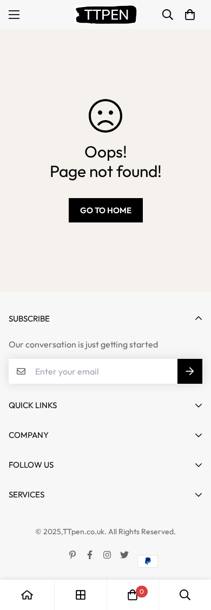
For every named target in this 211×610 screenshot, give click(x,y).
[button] (189, 14)
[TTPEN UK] (106, 14)
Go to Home (105, 210)
